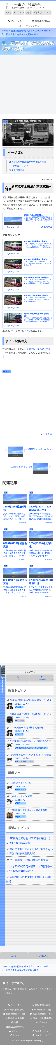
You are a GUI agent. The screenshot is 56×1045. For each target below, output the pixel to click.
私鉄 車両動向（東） (15, 1014)
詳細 (7, 993)
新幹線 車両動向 (15, 1018)
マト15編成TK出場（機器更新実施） (30, 860)
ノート (42, 1026)
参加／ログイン (43, 12)
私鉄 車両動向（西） (42, 1014)
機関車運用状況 (42, 1005)
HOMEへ (42, 955)
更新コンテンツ (20, 166)
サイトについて (42, 1035)
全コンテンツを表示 (29, 26)
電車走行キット (42, 1031)
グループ (42, 1022)
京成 (8, 371)
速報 (15, 1022)
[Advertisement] (28, 84)
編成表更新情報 (16, 1026)
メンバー (15, 1031)
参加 (30, 12)
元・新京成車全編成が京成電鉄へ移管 (27, 161)
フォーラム (15, 1005)
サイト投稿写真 (16, 170)
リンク (15, 1035)
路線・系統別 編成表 (42, 1018)
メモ (9, 12)
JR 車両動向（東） (15, 1009)
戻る (14, 955)
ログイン (19, 12)
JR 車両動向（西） (42, 1009)
